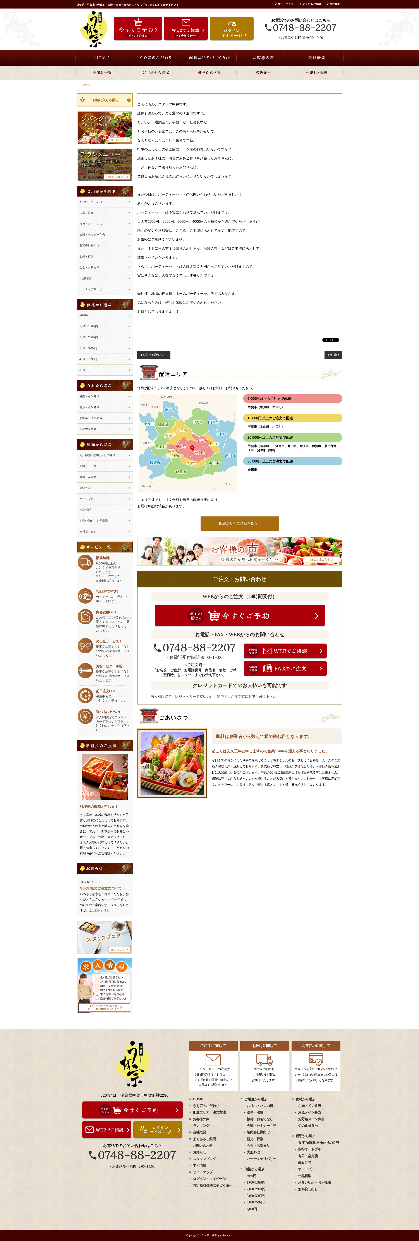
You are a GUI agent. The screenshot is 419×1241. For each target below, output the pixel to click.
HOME (102, 58)
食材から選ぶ (305, 1099)
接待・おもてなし (90, 223)
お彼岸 (332, 355)
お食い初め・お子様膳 (93, 520)
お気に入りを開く (106, 100)
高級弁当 (263, 72)
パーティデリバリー (92, 289)
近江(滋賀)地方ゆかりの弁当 (97, 455)
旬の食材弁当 (87, 429)
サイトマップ (286, 3)
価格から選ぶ (209, 72)
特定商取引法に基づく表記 (212, 1185)
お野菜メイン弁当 (90, 418)
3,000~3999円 (88, 348)
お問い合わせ (203, 1145)
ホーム (85, 84)
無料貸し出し (87, 531)
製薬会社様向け (89, 245)
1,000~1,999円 (88, 326)
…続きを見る (100, 910)
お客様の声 (263, 58)
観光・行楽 (86, 256)
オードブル (86, 499)
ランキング (201, 1125)
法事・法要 (86, 212)
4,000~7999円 (88, 359)
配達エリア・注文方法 (209, 58)
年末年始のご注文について (101, 888)
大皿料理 (85, 278)
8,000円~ (85, 370)
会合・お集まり (89, 267)
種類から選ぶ (305, 1136)
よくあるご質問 (311, 3)
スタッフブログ (204, 1159)
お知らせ (199, 1152)
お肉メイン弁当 (89, 396)
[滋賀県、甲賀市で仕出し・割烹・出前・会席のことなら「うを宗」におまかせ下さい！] (93, 29)
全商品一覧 (102, 72)
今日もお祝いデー (155, 355)
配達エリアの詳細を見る (238, 523)
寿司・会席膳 (87, 477)
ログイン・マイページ (209, 1179)
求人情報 (199, 1165)
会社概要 (335, 3)
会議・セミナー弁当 (92, 234)
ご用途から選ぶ (156, 72)
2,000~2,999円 (88, 337)
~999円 (84, 315)
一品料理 (85, 509)
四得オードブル (89, 466)
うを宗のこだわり (156, 58)
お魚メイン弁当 (89, 407)
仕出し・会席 (317, 72)
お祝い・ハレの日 (90, 202)
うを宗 (205, 1235)
